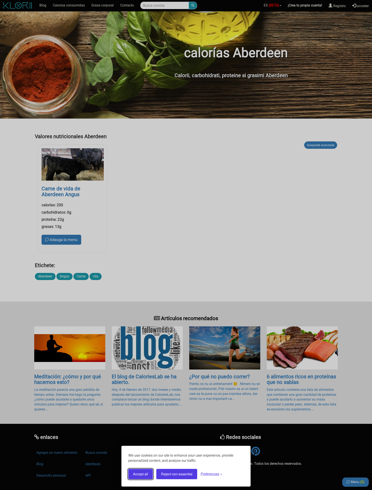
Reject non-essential (176, 473)
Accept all (140, 473)
